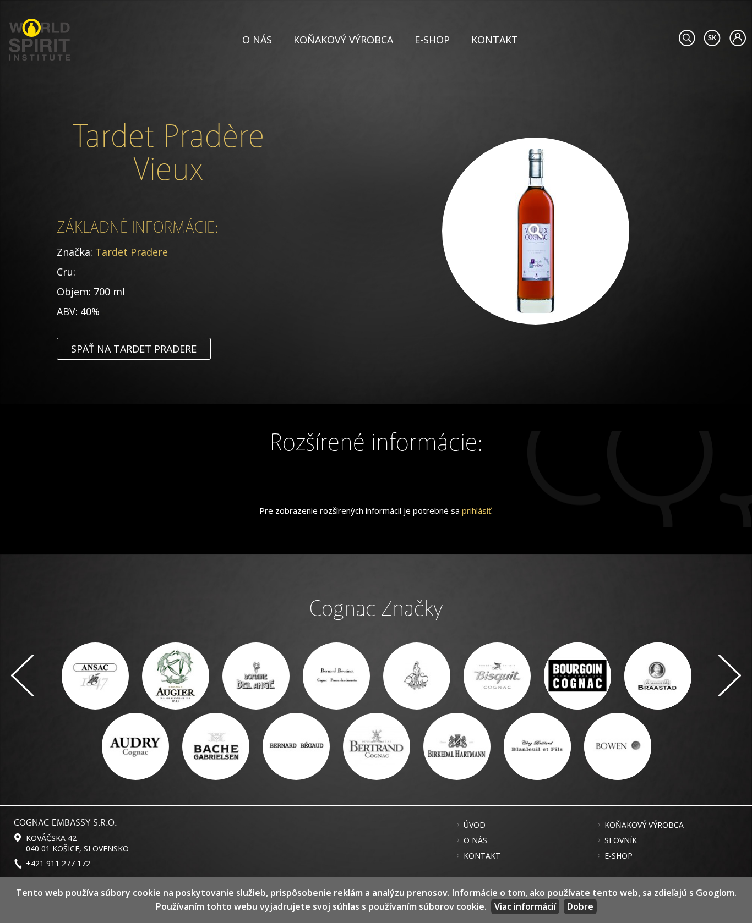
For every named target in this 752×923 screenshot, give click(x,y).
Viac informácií (525, 906)
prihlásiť (476, 510)
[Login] (737, 38)
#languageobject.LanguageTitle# (712, 38)
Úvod (475, 825)
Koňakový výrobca (343, 39)
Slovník (620, 840)
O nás (257, 39)
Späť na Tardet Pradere (134, 348)
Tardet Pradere (131, 252)
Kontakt (494, 39)
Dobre (580, 906)
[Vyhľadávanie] (687, 38)
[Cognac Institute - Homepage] (39, 38)
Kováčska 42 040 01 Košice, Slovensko (77, 843)
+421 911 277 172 (58, 863)
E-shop (432, 39)
